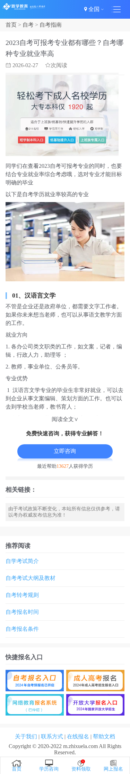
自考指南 (51, 25)
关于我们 (26, 736)
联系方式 (52, 736)
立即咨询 (65, 451)
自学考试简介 (22, 561)
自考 (28, 25)
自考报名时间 (22, 612)
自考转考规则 (22, 595)
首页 (11, 25)
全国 (93, 9)
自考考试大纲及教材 (30, 578)
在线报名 (78, 736)
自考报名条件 (22, 629)
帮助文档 (104, 736)
